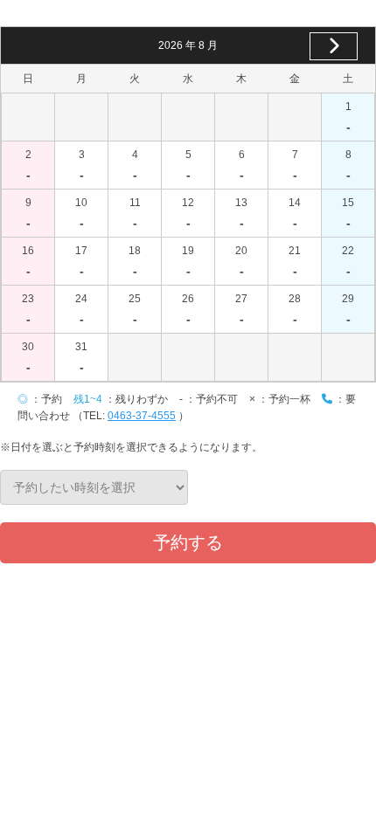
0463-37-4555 (142, 416)
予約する (188, 542)
